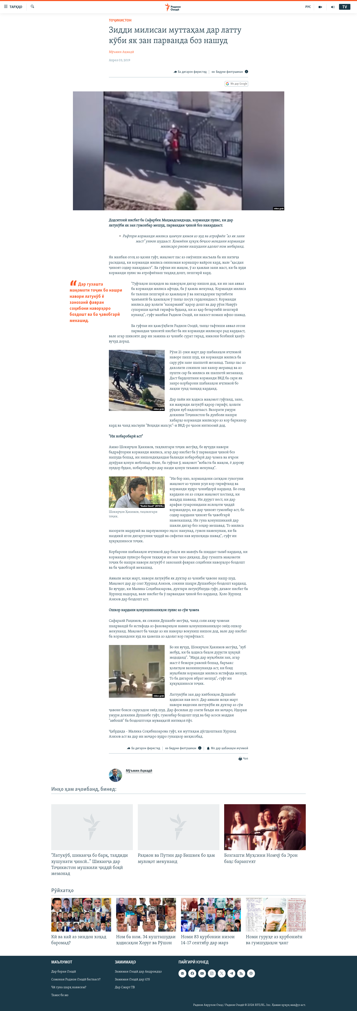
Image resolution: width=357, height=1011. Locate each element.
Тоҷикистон (120, 21)
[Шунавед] (333, 7)
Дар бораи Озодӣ (63, 972)
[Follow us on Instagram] (212, 973)
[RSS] (241, 973)
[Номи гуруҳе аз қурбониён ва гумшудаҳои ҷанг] (276, 915)
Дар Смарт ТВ (125, 987)
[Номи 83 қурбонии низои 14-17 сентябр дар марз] (211, 915)
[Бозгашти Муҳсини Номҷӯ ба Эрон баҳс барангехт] (265, 827)
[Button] (190, 72)
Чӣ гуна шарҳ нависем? (68, 987)
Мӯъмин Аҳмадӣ (121, 52)
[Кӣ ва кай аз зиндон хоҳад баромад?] (81, 915)
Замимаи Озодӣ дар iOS (132, 979)
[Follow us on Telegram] (231, 973)
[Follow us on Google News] (182, 973)
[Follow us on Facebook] (192, 973)
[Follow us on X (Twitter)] (222, 973)
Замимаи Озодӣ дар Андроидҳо (138, 972)
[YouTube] (320, 7)
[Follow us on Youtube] (202, 973)
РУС (308, 7)
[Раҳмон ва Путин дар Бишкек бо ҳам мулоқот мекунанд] (178, 827)
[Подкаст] (251, 973)
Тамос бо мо (59, 995)
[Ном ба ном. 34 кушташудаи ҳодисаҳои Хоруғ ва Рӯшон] (146, 915)
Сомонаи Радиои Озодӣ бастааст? (75, 979)
